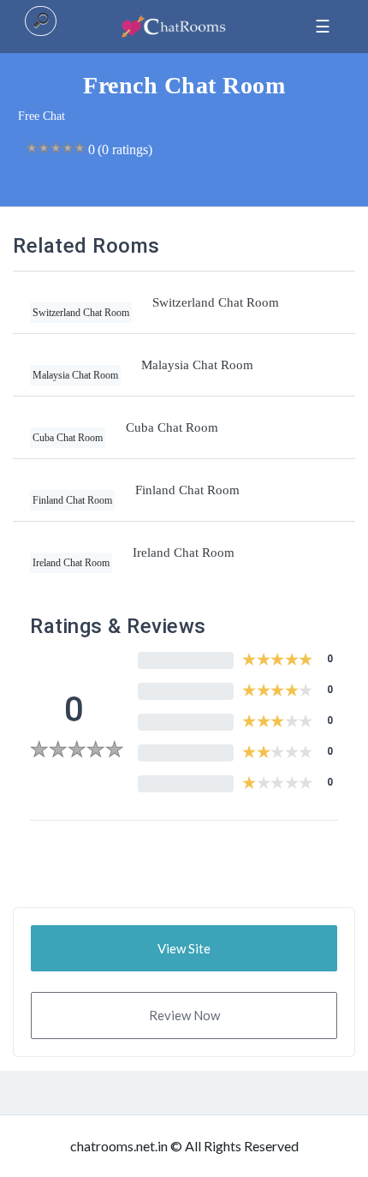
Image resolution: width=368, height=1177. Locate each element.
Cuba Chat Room (172, 427)
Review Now (184, 1015)
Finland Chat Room (187, 490)
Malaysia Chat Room (197, 365)
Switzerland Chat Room (215, 302)
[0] (77, 751)
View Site (184, 948)
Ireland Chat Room (183, 552)
